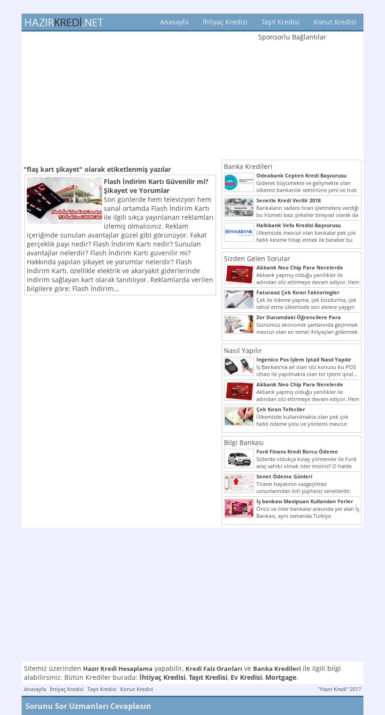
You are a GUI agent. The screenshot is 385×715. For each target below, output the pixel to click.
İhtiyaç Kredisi (225, 21)
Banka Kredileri (248, 166)
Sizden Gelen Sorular (257, 258)
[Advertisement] (120, 97)
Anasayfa (174, 21)
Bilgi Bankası (244, 442)
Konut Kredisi (335, 21)
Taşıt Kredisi (281, 21)
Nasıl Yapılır (243, 350)
